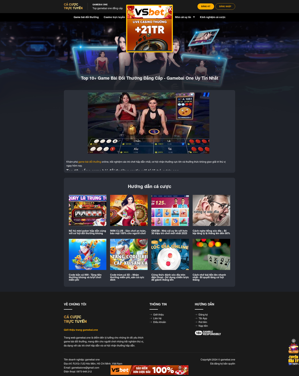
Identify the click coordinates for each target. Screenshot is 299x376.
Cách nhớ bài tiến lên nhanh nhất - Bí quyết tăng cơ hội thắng (209, 277)
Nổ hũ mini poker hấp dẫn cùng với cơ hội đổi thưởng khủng (87, 232)
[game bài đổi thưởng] (73, 6)
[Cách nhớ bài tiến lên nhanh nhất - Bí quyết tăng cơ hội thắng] (211, 254)
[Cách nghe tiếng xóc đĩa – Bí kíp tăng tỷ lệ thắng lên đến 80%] (211, 210)
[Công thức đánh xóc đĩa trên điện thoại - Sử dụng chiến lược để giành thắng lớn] (170, 254)
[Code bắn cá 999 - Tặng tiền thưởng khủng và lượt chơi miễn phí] (87, 254)
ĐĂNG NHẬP (225, 6)
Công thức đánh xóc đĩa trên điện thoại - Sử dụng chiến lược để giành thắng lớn (170, 277)
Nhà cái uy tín (183, 17)
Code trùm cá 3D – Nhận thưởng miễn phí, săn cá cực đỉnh (127, 277)
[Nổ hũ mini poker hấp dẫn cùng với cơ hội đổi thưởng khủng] (87, 210)
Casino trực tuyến (115, 17)
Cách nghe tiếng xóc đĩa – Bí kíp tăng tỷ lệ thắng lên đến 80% (211, 232)
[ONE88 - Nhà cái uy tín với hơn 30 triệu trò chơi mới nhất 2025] (170, 210)
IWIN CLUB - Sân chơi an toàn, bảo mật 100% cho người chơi (128, 232)
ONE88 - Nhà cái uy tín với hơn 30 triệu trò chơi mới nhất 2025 (169, 232)
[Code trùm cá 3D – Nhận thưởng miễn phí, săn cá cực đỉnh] (129, 254)
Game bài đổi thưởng (86, 17)
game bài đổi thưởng (89, 161)
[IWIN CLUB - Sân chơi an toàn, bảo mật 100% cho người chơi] (129, 210)
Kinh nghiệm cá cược (212, 17)
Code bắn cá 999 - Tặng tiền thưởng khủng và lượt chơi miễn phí (85, 277)
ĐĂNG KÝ (205, 6)
